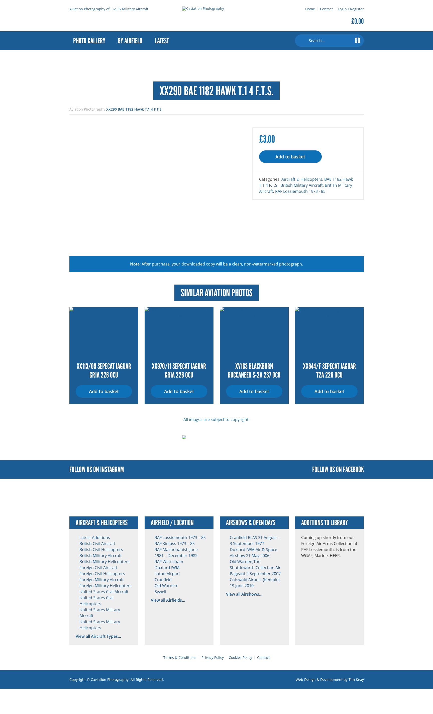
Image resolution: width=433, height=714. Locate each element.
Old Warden (166, 585)
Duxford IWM (167, 567)
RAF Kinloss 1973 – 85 (175, 543)
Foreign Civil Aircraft (98, 567)
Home (310, 9)
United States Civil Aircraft (104, 591)
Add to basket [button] (104, 391)
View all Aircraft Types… (98, 636)
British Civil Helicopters (101, 549)
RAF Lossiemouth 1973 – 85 (180, 537)
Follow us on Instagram (96, 469)
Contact (326, 9)
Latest (162, 40)
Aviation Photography (87, 109)
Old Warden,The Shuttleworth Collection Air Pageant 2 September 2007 (255, 567)
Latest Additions (94, 537)
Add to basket (290, 157)
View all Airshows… (244, 594)
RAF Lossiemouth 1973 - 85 (300, 191)
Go (357, 40)
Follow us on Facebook (338, 469)
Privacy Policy (212, 657)
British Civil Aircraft (97, 543)
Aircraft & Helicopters (301, 179)
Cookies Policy (240, 657)
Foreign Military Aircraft (101, 579)
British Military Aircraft (301, 185)
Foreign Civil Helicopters (102, 573)
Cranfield (163, 579)
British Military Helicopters (104, 561)
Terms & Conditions (179, 657)
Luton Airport (167, 573)
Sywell (160, 591)
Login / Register (351, 9)
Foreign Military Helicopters (105, 585)
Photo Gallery (89, 40)
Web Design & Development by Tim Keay (330, 679)
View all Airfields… (168, 600)
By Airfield (130, 40)
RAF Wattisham (169, 561)
